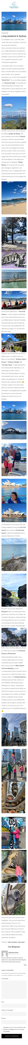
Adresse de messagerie (7, 1010)
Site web (3, 1018)
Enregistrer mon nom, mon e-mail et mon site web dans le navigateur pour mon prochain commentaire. (14, 1029)
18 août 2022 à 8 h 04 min (14, 954)
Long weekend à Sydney (13, 36)
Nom (3, 1002)
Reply (25, 964)
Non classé (21, 942)
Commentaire (5, 978)
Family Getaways (12, 942)
